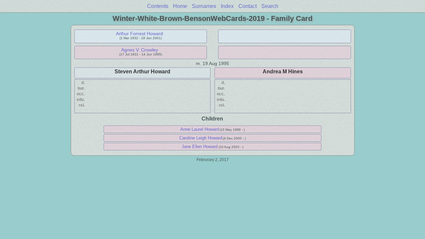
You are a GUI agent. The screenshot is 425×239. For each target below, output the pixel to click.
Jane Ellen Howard (199, 146)
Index (227, 6)
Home (180, 6)
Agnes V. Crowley (139, 49)
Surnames (204, 6)
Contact (247, 6)
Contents (157, 6)
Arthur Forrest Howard (139, 33)
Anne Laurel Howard (199, 129)
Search (269, 6)
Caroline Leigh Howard (200, 137)
